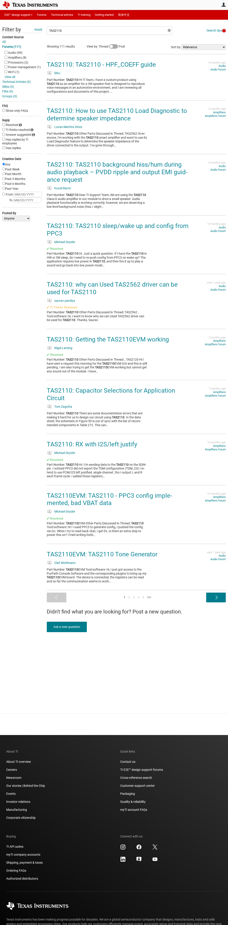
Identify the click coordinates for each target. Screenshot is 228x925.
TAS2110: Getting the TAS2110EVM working (108, 339)
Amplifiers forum (215, 116)
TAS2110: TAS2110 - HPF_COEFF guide (101, 64)
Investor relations (18, 801)
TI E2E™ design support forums (141, 769)
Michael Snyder (64, 242)
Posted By (9, 213)
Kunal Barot (62, 188)
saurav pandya (64, 300)
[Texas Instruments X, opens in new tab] (155, 848)
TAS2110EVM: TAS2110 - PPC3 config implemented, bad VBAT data (109, 499)
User (223, 4)
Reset (38, 29)
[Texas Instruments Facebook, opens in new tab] (139, 848)
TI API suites (14, 846)
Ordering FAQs (16, 870)
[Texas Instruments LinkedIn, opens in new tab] (123, 861)
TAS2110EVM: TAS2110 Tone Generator (102, 554)
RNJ (57, 73)
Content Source (13, 37)
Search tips (214, 30)
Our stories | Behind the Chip (25, 785)
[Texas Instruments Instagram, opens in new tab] (123, 848)
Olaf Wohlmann (65, 563)
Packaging (127, 793)
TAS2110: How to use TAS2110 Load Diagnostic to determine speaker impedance (117, 114)
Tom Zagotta (63, 406)
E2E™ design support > (18, 14)
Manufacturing (16, 809)
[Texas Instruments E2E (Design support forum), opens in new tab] (139, 861)
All (4, 42)
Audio (222, 66)
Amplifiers (219, 112)
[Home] (33, 4)
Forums (42, 14)
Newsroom (13, 777)
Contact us (127, 761)
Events (11, 793)
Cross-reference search (136, 777)
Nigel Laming (63, 348)
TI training (84, 14)
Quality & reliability (133, 801)
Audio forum (218, 69)
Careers (11, 769)
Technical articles (62, 14)
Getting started (104, 14)
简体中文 (124, 14)
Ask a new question (66, 627)
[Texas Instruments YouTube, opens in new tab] (155, 861)
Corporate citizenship (21, 817)
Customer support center (137, 785)
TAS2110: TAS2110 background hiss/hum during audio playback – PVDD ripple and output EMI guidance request (117, 172)
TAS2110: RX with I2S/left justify (92, 444)
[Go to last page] (149, 597)
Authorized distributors (22, 878)
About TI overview (18, 761)
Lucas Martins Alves (68, 127)
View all (10, 77)
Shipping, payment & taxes (24, 862)
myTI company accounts (23, 854)
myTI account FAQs (133, 809)
